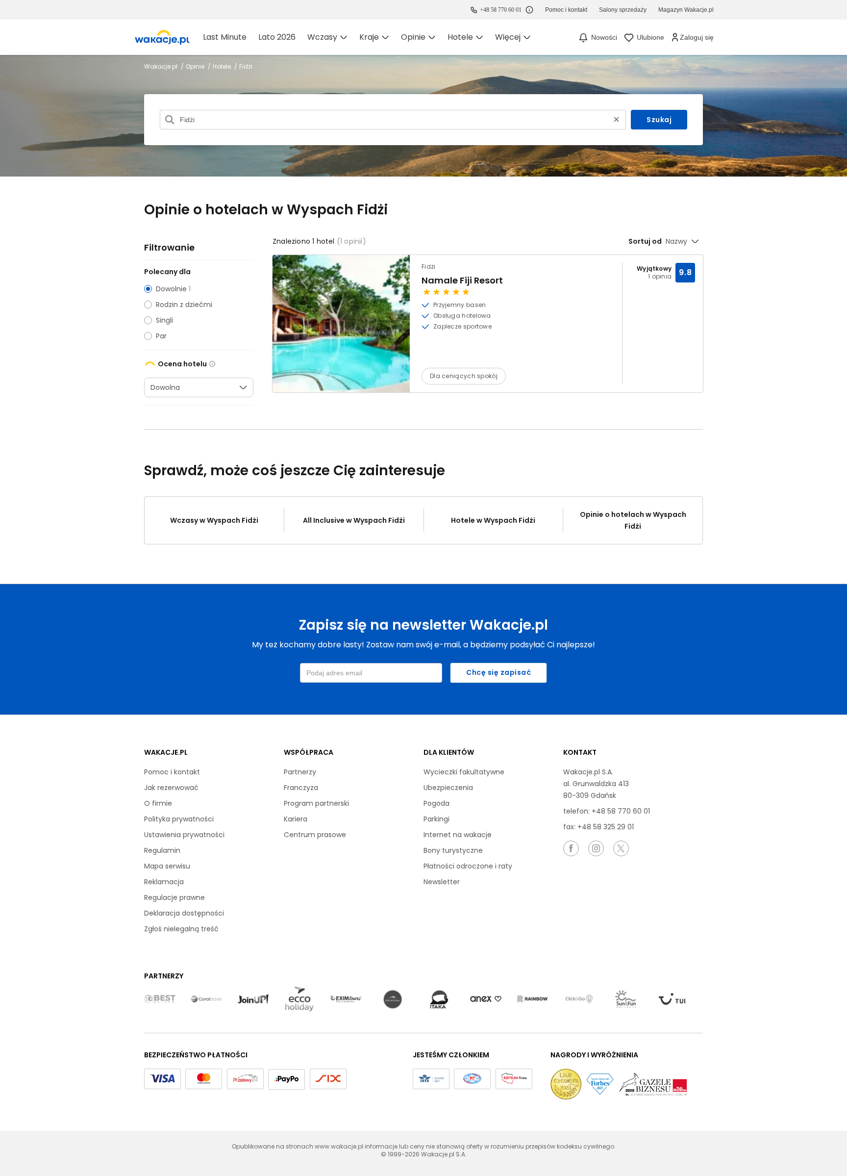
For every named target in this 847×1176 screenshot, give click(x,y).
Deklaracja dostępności (184, 913)
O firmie (158, 803)
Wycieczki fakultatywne (464, 772)
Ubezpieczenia (448, 788)
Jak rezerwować (171, 788)
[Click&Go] (579, 999)
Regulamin (162, 850)
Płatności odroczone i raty (468, 866)
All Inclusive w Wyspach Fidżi (354, 520)
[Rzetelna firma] (513, 1079)
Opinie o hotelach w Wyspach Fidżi (633, 520)
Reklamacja (164, 882)
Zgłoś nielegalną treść (181, 929)
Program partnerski (316, 803)
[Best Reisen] (159, 999)
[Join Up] (253, 999)
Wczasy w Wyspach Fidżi (214, 520)
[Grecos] (392, 999)
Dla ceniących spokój (464, 376)
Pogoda (436, 803)
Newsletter (442, 882)
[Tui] (672, 999)
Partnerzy (300, 772)
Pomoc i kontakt (172, 772)
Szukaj (659, 120)
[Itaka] (439, 999)
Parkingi (436, 819)
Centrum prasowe (315, 835)
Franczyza (301, 788)
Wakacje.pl (161, 66)
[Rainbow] (532, 999)
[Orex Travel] (485, 999)
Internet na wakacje (458, 835)
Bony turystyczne (453, 850)
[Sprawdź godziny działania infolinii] (529, 10)
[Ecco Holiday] (299, 999)
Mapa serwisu (167, 866)
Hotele (222, 66)
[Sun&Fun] (625, 999)
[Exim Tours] (346, 999)
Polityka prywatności (179, 819)
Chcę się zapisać (498, 672)
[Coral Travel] (206, 999)
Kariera (295, 819)
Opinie (196, 66)
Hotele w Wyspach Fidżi (493, 520)
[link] (162, 37)
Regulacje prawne (174, 897)
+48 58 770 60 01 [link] (501, 9)
